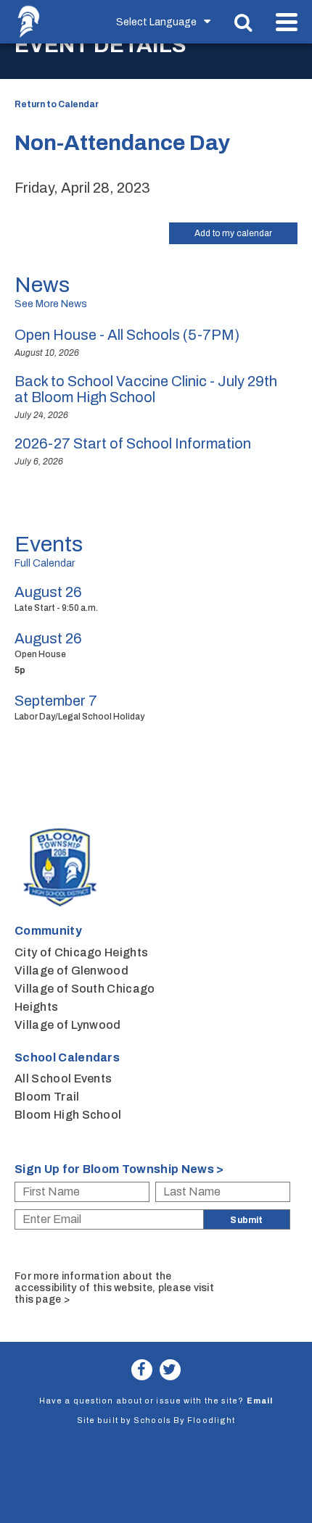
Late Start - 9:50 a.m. (56, 608)
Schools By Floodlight (184, 1420)
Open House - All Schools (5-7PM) (127, 335)
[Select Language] (166, 21)
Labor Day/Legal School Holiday (79, 717)
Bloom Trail (47, 1096)
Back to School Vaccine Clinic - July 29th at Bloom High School (146, 389)
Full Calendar (45, 563)
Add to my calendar (233, 233)
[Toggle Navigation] (286, 22)
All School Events (63, 1078)
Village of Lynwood (68, 1025)
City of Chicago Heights (81, 952)
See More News (51, 304)
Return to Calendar (57, 104)
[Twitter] (170, 1369)
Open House (40, 654)
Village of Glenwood (71, 970)
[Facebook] (141, 1369)
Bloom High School (68, 1115)
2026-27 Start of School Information (133, 443)
